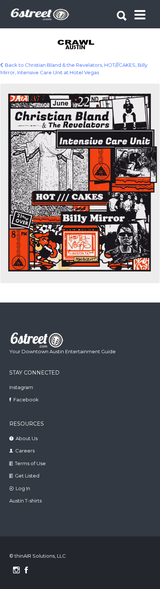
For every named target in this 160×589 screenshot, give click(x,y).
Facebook (26, 399)
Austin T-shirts (25, 501)
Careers (25, 451)
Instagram (21, 387)
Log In (23, 488)
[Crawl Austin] (80, 45)
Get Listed (27, 476)
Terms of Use (30, 463)
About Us (27, 438)
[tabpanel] (80, 45)
